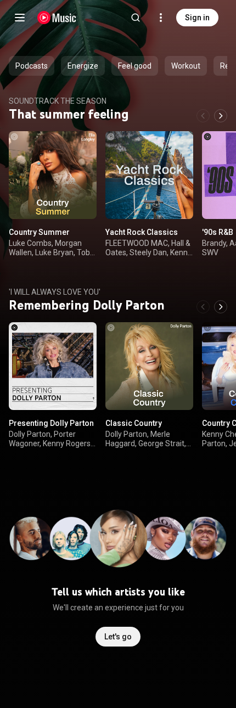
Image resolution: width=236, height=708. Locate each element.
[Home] (56, 17)
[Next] (221, 116)
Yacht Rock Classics (141, 232)
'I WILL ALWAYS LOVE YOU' (54, 292)
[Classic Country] (149, 366)
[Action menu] (84, 145)
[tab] (31, 66)
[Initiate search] (135, 17)
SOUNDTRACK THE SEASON (57, 101)
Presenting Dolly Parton (51, 423)
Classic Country (133, 423)
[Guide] (19, 17)
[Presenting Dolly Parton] (53, 366)
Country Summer (39, 232)
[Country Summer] (53, 175)
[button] (79, 201)
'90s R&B (217, 232)
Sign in (197, 17)
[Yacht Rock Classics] (149, 175)
